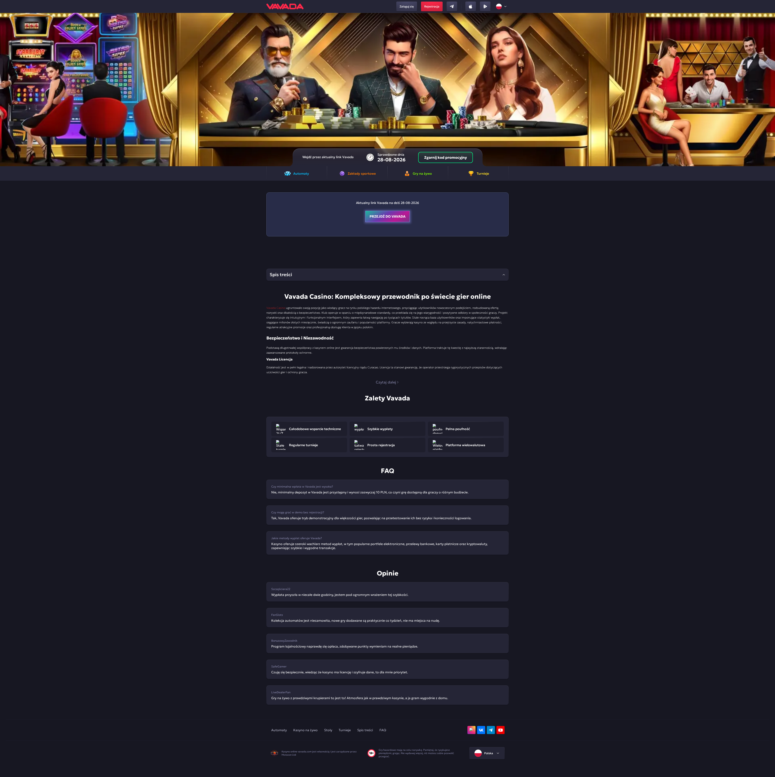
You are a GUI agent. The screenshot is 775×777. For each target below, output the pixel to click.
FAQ (382, 730)
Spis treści (365, 730)
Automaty (279, 730)
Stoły (328, 730)
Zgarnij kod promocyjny (445, 157)
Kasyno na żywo (305, 730)
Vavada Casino (275, 308)
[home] (285, 6)
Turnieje (345, 730)
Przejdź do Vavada (387, 216)
